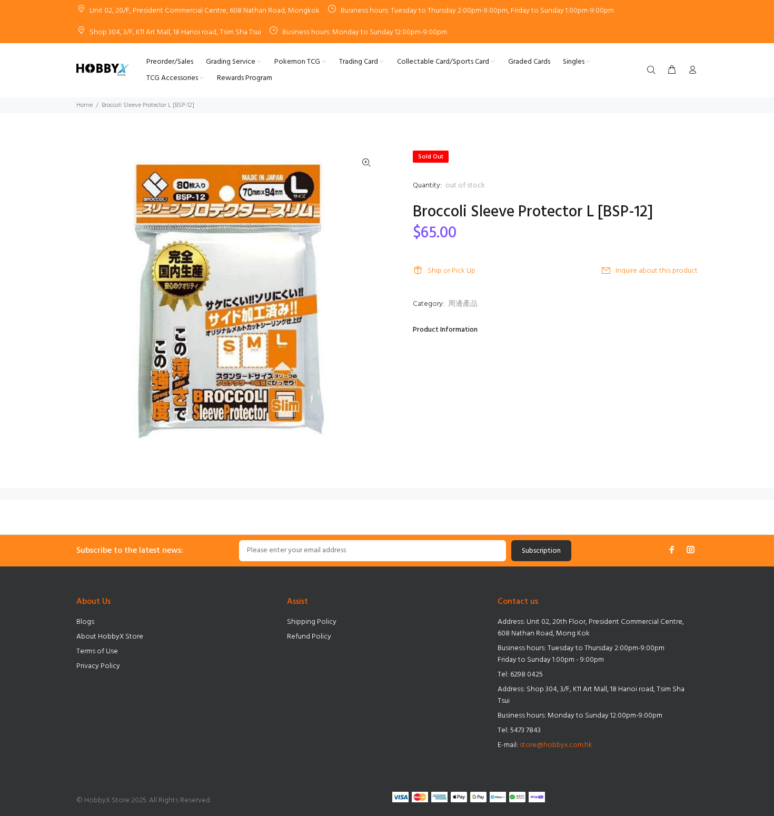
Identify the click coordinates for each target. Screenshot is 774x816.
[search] (653, 70)
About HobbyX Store (109, 637)
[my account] (690, 70)
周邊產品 (463, 304)
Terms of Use (97, 651)
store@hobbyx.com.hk (556, 745)
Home (84, 105)
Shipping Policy (311, 622)
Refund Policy (309, 637)
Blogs (85, 622)
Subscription (541, 551)
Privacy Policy (98, 666)
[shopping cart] (671, 70)
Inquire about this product (657, 271)
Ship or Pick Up (451, 271)
